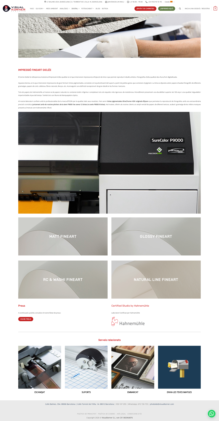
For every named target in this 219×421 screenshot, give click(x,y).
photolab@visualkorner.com (162, 404)
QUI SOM (39, 9)
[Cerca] (180, 8)
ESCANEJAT (39, 392)
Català (167, 2)
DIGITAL (75, 9)
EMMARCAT (132, 392)
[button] (197, 8)
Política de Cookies (106, 414)
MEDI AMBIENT (52, 9)
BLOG (98, 9)
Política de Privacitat (86, 414)
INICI (32, 9)
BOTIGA (105, 9)
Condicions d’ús (134, 414)
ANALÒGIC (64, 9)
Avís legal (121, 414)
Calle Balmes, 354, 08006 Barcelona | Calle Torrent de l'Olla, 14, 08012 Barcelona (79, 404)
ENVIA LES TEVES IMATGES (179, 392)
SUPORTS (86, 392)
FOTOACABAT (86, 9)
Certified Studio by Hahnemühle (130, 305)
